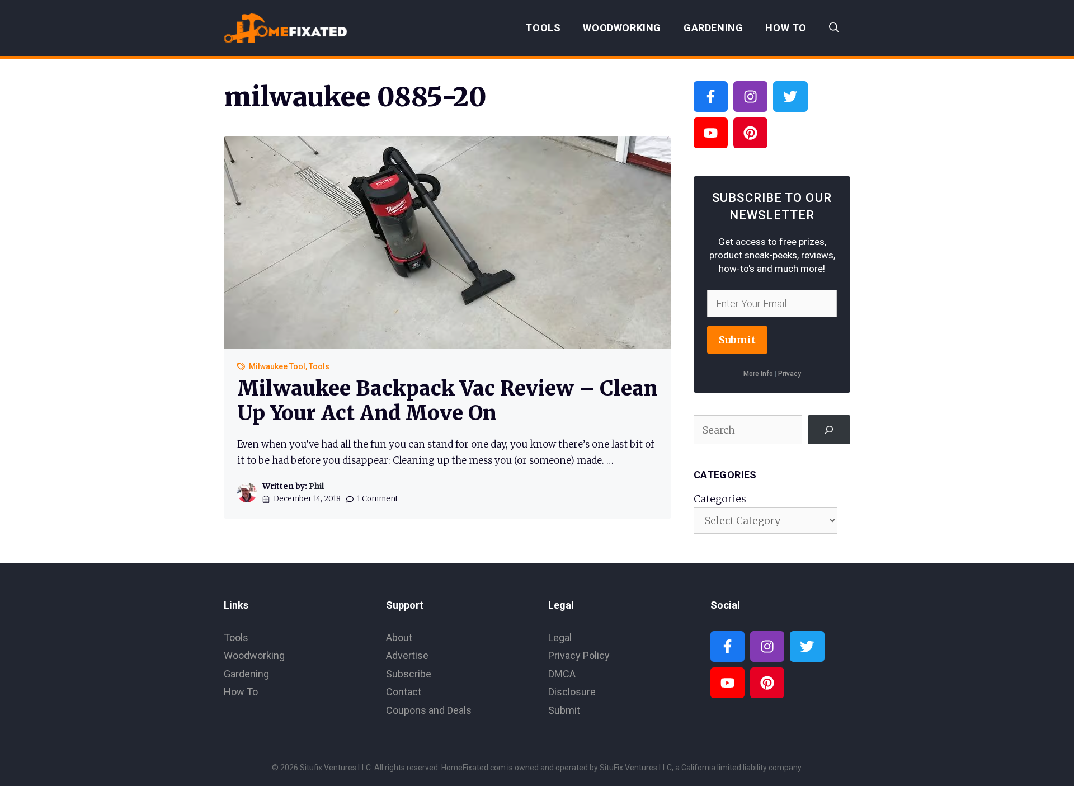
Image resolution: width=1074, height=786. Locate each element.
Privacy (789, 374)
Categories (720, 498)
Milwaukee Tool (277, 366)
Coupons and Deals (429, 710)
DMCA (562, 674)
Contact (403, 692)
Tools (542, 28)
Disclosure (572, 692)
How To (786, 28)
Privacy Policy (579, 655)
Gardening (713, 28)
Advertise (407, 655)
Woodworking (622, 28)
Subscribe (408, 674)
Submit (737, 339)
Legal (560, 637)
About (399, 637)
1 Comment (377, 498)
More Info (758, 374)
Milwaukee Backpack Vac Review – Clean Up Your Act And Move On (447, 400)
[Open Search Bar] (834, 28)
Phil (316, 486)
